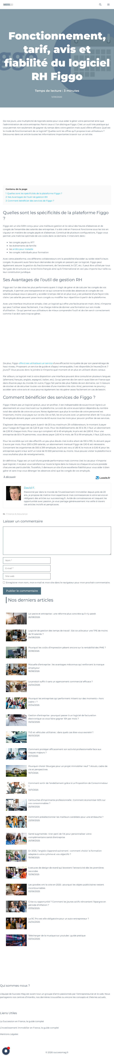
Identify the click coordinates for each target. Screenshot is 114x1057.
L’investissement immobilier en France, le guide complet (29, 1027)
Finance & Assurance (16, 514)
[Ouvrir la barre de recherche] (100, 4)
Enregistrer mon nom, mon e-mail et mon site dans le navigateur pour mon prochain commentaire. (58, 582)
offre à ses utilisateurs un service (36, 363)
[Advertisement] (57, 160)
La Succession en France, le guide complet (22, 1021)
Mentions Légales (9, 1034)
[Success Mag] (8, 4)
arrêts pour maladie (23, 249)
